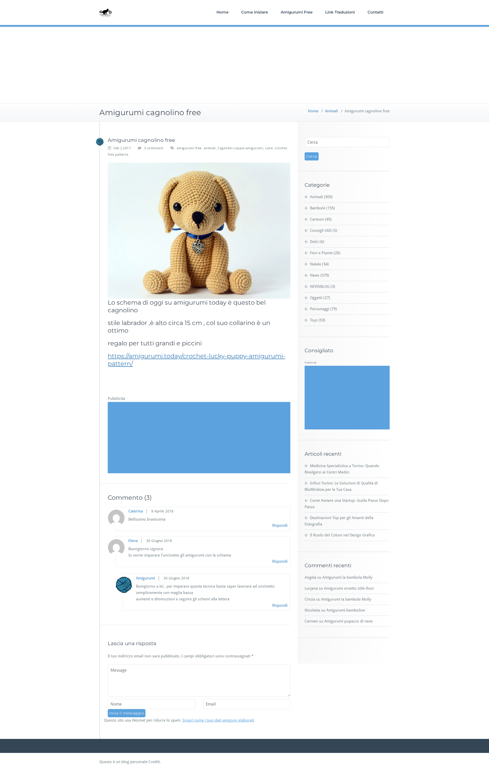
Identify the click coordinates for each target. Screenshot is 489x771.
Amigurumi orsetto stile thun (349, 588)
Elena (133, 540)
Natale (315, 264)
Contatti (375, 12)
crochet (281, 148)
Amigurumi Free (297, 12)
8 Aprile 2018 (162, 511)
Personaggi (319, 309)
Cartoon (317, 219)
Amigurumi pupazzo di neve (348, 621)
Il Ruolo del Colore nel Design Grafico (342, 535)
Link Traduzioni (340, 12)
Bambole (317, 208)
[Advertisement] (244, 65)
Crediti (154, 762)
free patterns (118, 154)
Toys (314, 320)
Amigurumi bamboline (345, 610)
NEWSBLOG (320, 286)
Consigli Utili (321, 230)
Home (222, 12)
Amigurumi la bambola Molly (347, 577)
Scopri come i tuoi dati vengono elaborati (218, 720)
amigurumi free (189, 148)
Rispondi (280, 525)
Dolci (314, 241)
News (314, 275)
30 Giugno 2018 (159, 541)
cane (269, 148)
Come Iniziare (254, 12)
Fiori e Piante (321, 253)
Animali (331, 111)
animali (210, 148)
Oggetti (316, 297)
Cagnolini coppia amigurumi (240, 148)
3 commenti (153, 148)
